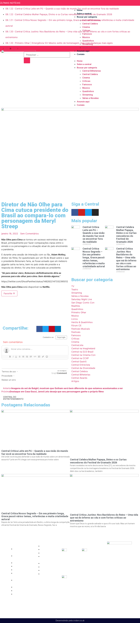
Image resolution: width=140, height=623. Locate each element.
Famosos (87, 34)
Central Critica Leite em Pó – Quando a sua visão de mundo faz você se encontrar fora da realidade (94, 234)
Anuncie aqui (83, 51)
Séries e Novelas (90, 47)
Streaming (87, 44)
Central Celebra (90, 23)
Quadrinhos (88, 40)
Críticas (86, 30)
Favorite (8, 293)
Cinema (86, 27)
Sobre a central (84, 13)
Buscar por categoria (87, 17)
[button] (103, 57)
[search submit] (27, 60)
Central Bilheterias (91, 20)
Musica (86, 37)
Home (79, 10)
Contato (80, 54)
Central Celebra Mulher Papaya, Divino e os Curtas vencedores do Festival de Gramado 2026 (126, 234)
